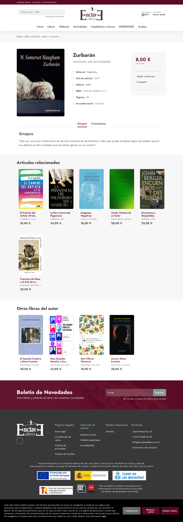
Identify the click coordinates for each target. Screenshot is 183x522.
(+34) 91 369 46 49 (142, 437)
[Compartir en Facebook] (138, 88)
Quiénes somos (24, 2)
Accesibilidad (87, 445)
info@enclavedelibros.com (146, 442)
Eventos (110, 431)
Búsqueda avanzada (54, 16)
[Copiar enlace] (155, 88)
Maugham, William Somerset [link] (92, 62)
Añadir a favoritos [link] (146, 76)
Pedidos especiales (90, 440)
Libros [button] (51, 27)
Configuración (131, 510)
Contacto (36, 2)
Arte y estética (32, 37)
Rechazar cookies (150, 510)
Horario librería (49, 2)
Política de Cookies (65, 454)
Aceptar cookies (170, 510)
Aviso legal (60, 431)
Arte (44, 37)
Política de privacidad (60, 447)
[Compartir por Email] (149, 88)
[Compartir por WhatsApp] (144, 88)
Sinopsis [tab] (82, 124)
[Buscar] (60, 12)
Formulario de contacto (144, 447)
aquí (104, 516)
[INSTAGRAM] (20, 441)
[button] (146, 13)
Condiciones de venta (63, 438)
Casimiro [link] (92, 72)
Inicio (19, 37)
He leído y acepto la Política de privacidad (146, 399)
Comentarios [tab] (98, 124)
